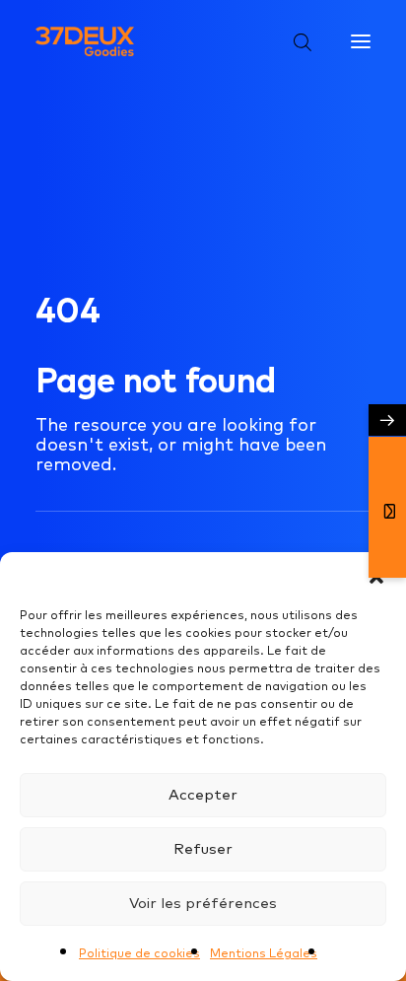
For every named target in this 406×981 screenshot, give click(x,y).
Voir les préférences (203, 902)
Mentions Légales (263, 953)
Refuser (203, 848)
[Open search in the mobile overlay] (293, 41)
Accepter (203, 794)
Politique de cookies (139, 953)
